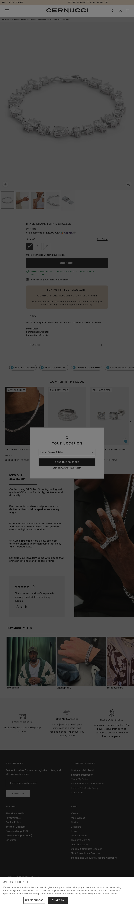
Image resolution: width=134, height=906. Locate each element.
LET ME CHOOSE (34, 900)
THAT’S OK (58, 900)
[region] (67, 891)
